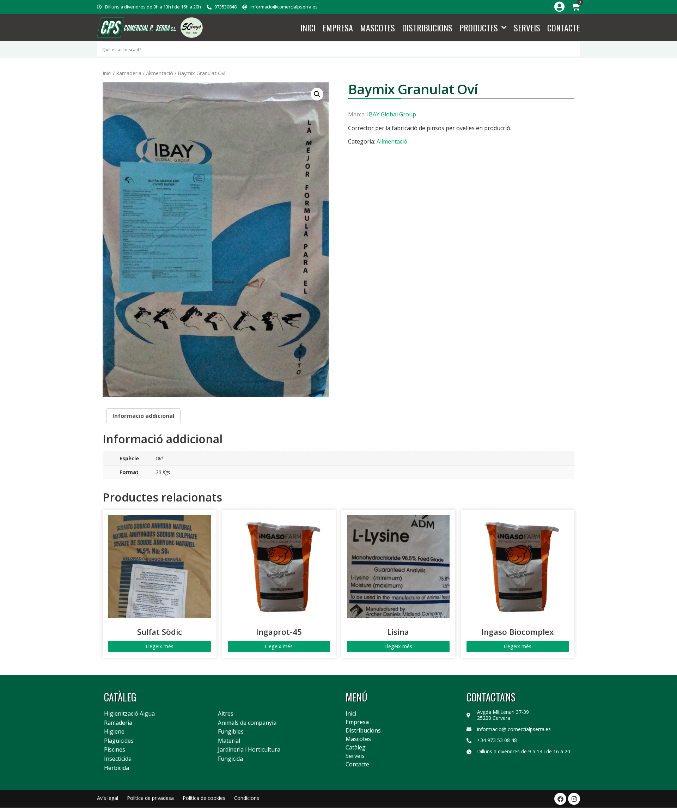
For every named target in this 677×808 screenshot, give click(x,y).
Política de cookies (204, 798)
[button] (317, 94)
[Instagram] (574, 799)
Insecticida (118, 759)
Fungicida (230, 759)
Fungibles (231, 732)
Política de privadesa (150, 798)
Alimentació (159, 73)
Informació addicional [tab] (143, 416)
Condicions (246, 798)
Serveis (527, 27)
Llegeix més (159, 646)
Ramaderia (128, 73)
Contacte (563, 27)
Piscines (114, 750)
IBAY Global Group (391, 114)
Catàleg (356, 747)
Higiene (114, 732)
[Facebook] (560, 799)
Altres (225, 714)
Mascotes (377, 27)
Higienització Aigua (129, 714)
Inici (308, 27)
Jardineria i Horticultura (249, 750)
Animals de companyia (247, 723)
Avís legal (107, 798)
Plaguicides (119, 741)
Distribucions (427, 27)
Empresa (338, 27)
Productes (478, 27)
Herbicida (116, 768)
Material (229, 741)
